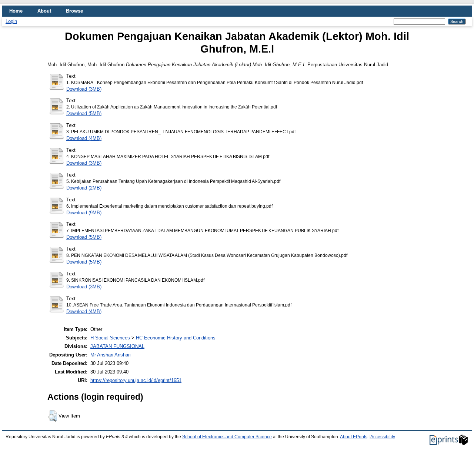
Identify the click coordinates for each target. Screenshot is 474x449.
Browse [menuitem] (74, 11)
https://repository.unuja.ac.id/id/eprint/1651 (135, 380)
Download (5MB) (83, 113)
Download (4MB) (83, 138)
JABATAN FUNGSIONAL (117, 346)
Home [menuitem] (16, 11)
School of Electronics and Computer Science (227, 437)
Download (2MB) (83, 188)
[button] (53, 416)
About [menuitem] (44, 11)
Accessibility (382, 437)
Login (11, 21)
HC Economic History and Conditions (176, 338)
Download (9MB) (83, 212)
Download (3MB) (83, 89)
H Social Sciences (110, 338)
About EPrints (353, 437)
